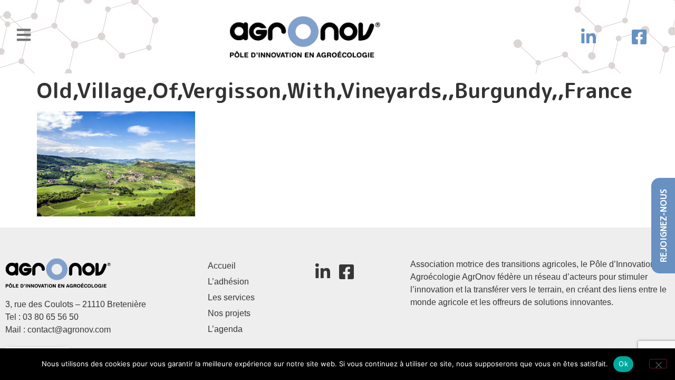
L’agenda (225, 329)
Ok (623, 363)
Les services (231, 297)
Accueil (222, 265)
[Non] (658, 363)
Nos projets (229, 313)
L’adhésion (228, 281)
